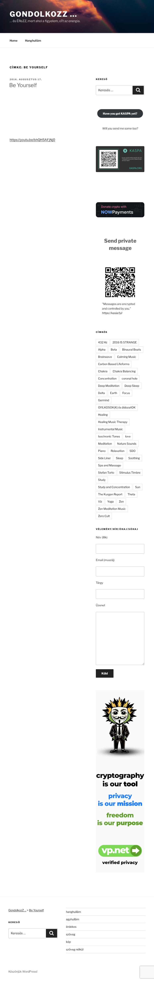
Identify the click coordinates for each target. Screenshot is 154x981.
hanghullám (73, 911)
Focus (126, 393)
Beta (114, 349)
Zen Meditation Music (112, 508)
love (128, 436)
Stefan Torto (106, 472)
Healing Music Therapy (112, 422)
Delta (101, 393)
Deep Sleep (132, 385)
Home (13, 40)
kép (68, 941)
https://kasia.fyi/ (112, 313)
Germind (103, 400)
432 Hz (102, 342)
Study (101, 479)
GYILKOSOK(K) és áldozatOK (117, 407)
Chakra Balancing (124, 371)
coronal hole (129, 378)
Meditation (105, 443)
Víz (100, 501)
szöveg (70, 934)
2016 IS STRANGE (124, 342)
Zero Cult (104, 516)
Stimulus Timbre (129, 472)
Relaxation (117, 451)
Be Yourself (23, 85)
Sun (137, 487)
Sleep (119, 458)
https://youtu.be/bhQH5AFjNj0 (32, 140)
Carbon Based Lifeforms (113, 364)
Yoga (110, 501)
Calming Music (126, 356)
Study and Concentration (114, 487)
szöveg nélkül (74, 949)
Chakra (102, 371)
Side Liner (104, 458)
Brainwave (105, 356)
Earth (113, 393)
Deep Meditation (108, 385)
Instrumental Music (110, 429)
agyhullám (72, 919)
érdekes (71, 926)
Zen (121, 501)
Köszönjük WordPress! (22, 971)
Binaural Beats (131, 349)
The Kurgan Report (110, 494)
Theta (131, 494)
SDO (133, 451)
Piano (101, 451)
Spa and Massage (109, 465)
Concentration (107, 378)
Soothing (134, 458)
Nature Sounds (126, 443)
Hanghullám (33, 40)
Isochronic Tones (109, 436)
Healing (103, 414)
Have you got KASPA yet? (120, 113)
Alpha (101, 349)
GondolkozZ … (43, 14)
